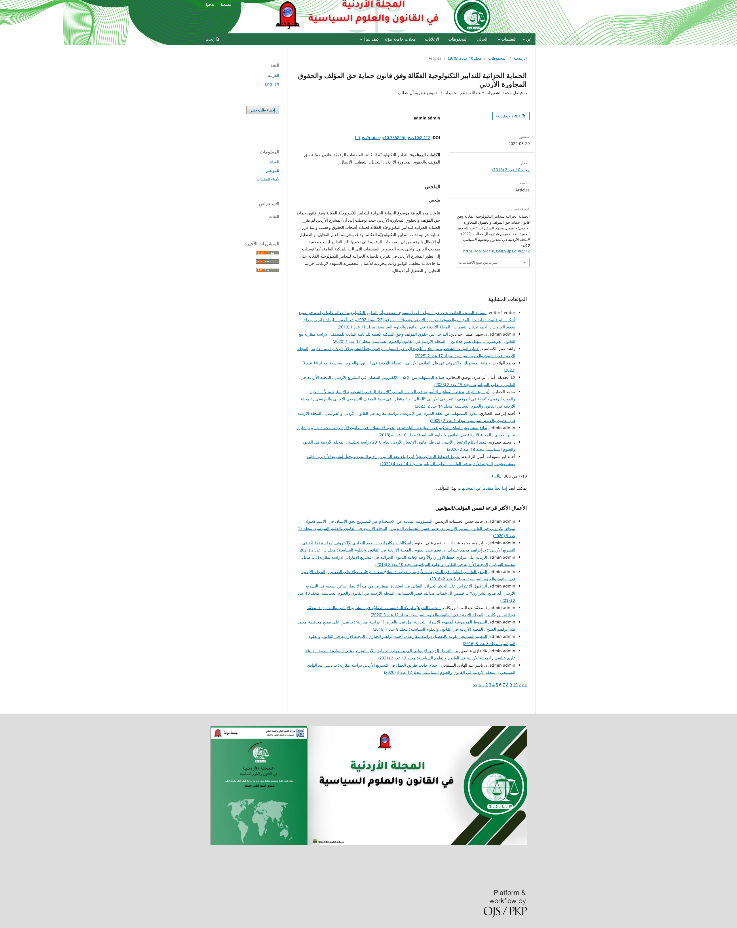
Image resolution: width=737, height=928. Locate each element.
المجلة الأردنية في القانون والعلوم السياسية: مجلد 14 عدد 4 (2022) (436, 463)
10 (515, 684)
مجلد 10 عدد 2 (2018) (464, 58)
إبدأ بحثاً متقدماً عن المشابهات (482, 488)
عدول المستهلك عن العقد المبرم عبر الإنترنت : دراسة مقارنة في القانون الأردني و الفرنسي (401, 413)
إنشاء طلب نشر (262, 110)
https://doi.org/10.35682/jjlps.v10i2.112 (392, 137)
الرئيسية (520, 58)
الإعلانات (432, 39)
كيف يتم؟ (370, 39)
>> (475, 684)
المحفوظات (458, 39)
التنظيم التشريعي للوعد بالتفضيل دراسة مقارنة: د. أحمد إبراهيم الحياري (427, 636)
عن (528, 39)
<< (524, 684)
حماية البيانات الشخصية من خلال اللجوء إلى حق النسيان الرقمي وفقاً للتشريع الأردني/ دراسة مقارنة (395, 348)
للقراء (274, 161)
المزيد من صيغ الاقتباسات (479, 262)
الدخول (210, 4)
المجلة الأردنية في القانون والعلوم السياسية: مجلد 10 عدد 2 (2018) (431, 564)
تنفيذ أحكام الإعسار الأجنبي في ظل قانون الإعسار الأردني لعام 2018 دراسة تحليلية (417, 442)
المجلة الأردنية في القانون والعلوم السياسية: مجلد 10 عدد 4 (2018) (435, 435)
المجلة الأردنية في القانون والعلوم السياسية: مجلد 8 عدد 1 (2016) (428, 629)
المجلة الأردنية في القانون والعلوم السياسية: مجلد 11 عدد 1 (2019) (394, 327)
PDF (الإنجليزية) (509, 116)
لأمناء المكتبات (268, 179)
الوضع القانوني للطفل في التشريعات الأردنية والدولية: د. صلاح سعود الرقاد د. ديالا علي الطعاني (407, 571)
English (272, 84)
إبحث (211, 39)
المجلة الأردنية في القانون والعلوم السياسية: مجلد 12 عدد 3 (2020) (427, 614)
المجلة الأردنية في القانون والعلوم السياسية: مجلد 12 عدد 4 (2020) (440, 672)
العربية (273, 75)
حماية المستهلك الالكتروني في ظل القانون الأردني (447, 363)
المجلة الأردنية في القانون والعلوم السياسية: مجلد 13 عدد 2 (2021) (355, 550)
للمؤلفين (272, 170)
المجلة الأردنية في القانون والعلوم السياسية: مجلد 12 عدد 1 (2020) (389, 341)
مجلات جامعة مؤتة (400, 39)
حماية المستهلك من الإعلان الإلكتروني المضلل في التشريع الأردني (389, 377)
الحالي (482, 39)
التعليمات (508, 39)
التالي (498, 476)
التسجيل (226, 4)
